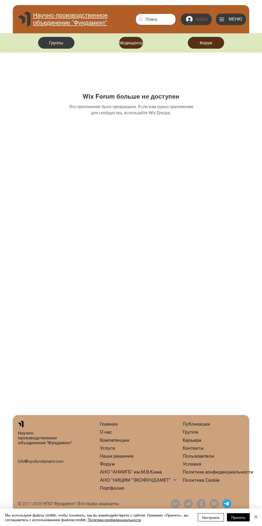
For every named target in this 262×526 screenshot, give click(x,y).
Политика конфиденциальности (114, 519)
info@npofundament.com (40, 461)
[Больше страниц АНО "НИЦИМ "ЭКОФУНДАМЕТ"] (175, 480)
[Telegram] (226, 503)
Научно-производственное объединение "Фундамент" (70, 19)
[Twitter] (188, 503)
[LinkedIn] (175, 503)
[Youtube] (214, 503)
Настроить (211, 517)
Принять (238, 517)
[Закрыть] (256, 517)
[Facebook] (201, 503)
